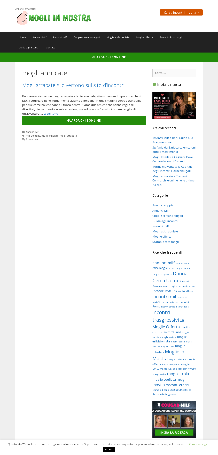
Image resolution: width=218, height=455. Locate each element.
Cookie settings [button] (198, 444)
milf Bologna (33, 135)
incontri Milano (184, 291)
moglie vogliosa (164, 379)
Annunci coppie (162, 205)
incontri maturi (164, 291)
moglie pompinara (171, 364)
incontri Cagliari (170, 286)
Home (22, 37)
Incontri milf (60, 37)
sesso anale (179, 390)
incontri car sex (187, 286)
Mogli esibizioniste (165, 231)
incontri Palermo (170, 302)
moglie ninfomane (177, 359)
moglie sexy (181, 368)
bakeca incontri (182, 263)
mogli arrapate (68, 135)
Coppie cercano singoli (87, 37)
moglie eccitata (169, 337)
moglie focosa (178, 341)
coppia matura (182, 268)
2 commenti (32, 139)
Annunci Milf (39, 37)
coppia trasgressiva (162, 274)
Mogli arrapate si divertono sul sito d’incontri (73, 85)
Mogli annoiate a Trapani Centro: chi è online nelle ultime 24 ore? (173, 180)
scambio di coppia (161, 389)
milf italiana (172, 332)
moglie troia (178, 373)
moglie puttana (167, 368)
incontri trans (182, 306)
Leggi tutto (50, 113)
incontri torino (168, 306)
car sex (171, 268)
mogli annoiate (50, 135)
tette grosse (169, 394)
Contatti (50, 47)
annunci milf (163, 262)
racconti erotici (177, 385)
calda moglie (160, 268)
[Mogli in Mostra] (53, 18)
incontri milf (165, 296)
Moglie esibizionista (117, 37)
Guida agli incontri (29, 47)
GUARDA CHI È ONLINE (109, 57)
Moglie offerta (144, 37)
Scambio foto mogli (171, 37)
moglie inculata (167, 346)
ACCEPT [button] (109, 449)
